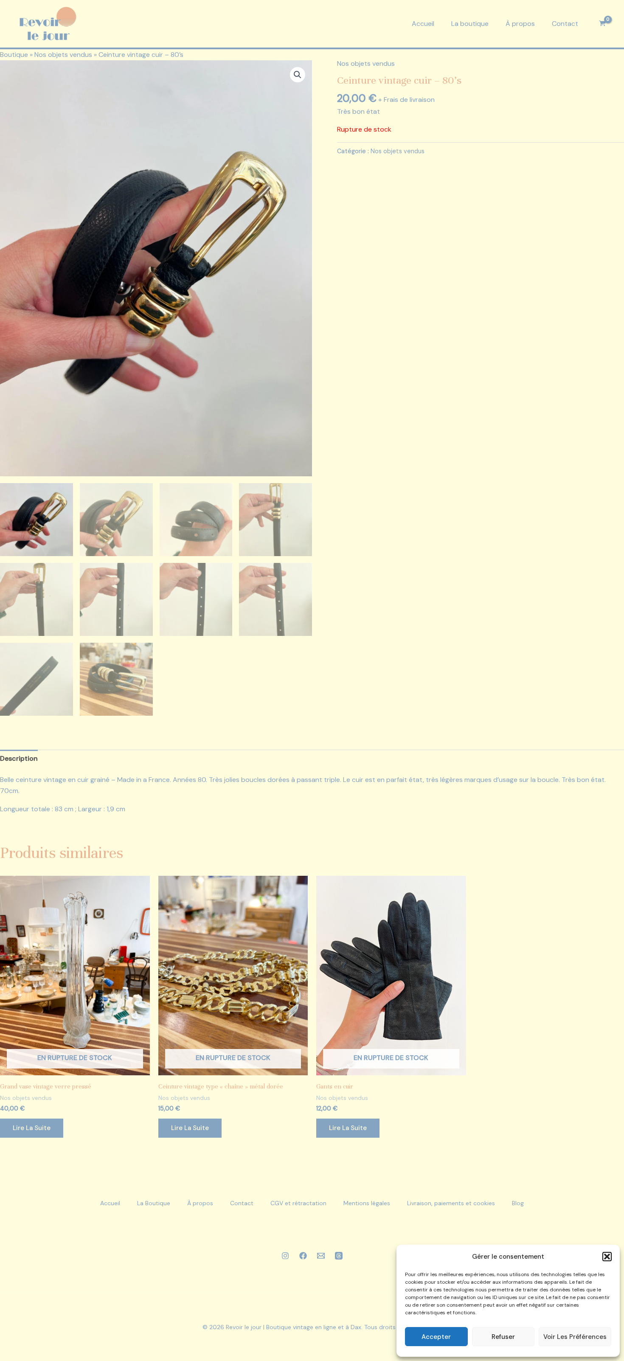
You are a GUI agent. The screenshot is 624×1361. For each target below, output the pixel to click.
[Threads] (339, 1256)
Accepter (436, 1337)
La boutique (470, 23)
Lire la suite (32, 1128)
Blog (518, 1203)
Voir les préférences (575, 1337)
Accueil (423, 23)
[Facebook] (303, 1256)
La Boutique (153, 1203)
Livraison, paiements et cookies (451, 1203)
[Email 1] (321, 1256)
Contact (565, 23)
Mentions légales (366, 1203)
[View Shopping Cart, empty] (602, 24)
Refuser (503, 1337)
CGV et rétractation (298, 1203)
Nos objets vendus (63, 54)
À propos (520, 23)
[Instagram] (285, 1256)
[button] (607, 1256)
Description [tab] (19, 758)
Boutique (14, 54)
